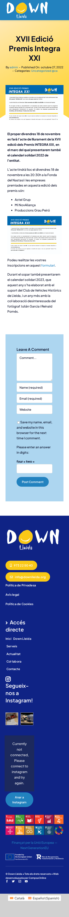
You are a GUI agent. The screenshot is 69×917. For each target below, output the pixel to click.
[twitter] (13, 881)
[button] (8, 719)
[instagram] (19, 881)
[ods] (34, 816)
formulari (48, 265)
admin (14, 67)
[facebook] (7, 881)
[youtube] (26, 881)
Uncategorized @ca (44, 70)
